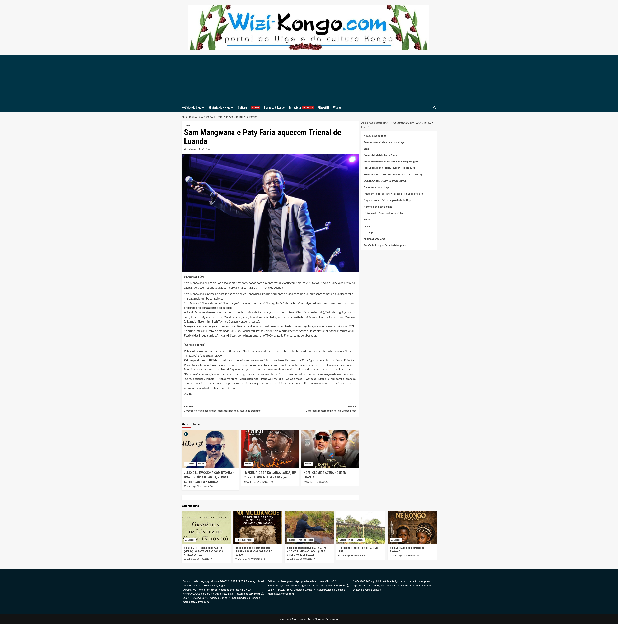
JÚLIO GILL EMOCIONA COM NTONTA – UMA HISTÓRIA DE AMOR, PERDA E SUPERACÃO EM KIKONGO (209, 477)
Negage (291, 540)
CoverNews (314, 618)
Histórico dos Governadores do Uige (383, 213)
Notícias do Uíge (191, 107)
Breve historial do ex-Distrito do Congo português (391, 161)
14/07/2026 (204, 559)
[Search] (435, 107)
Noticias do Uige (306, 540)
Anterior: (223, 408)
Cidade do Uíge (346, 540)
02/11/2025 (204, 486)
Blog (366, 148)
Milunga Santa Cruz (374, 238)
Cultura (248, 107)
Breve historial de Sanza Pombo (381, 155)
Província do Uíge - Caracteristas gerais (385, 245)
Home (367, 219)
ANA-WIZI (323, 107)
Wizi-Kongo (192, 149)
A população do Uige (375, 135)
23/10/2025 (264, 482)
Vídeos (337, 107)
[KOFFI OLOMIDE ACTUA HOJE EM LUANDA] (330, 449)
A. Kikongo (189, 464)
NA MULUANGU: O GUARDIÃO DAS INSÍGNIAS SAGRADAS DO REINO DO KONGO (253, 551)
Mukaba (360, 540)
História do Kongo (219, 107)
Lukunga (368, 232)
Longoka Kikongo (274, 107)
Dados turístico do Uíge (376, 187)
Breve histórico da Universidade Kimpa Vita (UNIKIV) (393, 174)
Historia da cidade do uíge (378, 206)
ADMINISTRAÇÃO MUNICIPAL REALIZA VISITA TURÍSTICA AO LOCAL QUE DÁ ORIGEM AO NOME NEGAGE (306, 551)
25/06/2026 (410, 556)
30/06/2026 (307, 559)
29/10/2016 (206, 149)
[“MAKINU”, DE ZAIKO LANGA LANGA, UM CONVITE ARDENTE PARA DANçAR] (270, 449)
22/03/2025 (323, 482)
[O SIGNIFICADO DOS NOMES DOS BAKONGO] (412, 527)
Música (188, 125)
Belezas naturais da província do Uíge (384, 142)
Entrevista (301, 107)
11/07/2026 (255, 559)
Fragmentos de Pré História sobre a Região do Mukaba (393, 193)
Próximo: (330, 408)
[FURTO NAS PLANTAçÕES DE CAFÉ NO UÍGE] (360, 527)
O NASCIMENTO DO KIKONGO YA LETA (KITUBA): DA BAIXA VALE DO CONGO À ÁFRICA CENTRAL (203, 551)
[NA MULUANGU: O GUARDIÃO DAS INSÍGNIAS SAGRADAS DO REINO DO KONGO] (257, 527)
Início (367, 225)
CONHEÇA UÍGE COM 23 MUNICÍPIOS (385, 180)
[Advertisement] (309, 79)
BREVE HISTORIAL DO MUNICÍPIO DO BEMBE (390, 167)
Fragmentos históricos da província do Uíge (387, 200)
